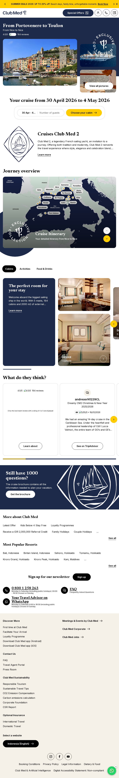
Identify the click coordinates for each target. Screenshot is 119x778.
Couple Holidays (83, 531)
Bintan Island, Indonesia (37, 553)
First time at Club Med (15, 627)
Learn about (30, 446)
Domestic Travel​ (12, 726)
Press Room (9, 669)
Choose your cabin (81, 112)
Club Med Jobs (70, 637)
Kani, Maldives (72, 559)
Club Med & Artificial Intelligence (33, 770)
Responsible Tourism (14, 684)
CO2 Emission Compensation (18, 693)
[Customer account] (98, 12)
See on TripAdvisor (87, 446)
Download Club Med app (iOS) (20, 645)
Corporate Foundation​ (15, 702)
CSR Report (9, 707)
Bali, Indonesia (11, 553)
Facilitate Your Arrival (15, 631)
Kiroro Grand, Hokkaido (16, 559)
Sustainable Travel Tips (16, 688)
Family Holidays (60, 531)
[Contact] (106, 12)
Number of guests (49, 112)
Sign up (81, 577)
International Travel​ (14, 721)
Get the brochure (20, 494)
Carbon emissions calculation (19, 697)
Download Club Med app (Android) (22, 641)
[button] (40, 62)
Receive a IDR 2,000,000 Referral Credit (25, 531)
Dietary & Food (92, 764)
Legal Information (71, 764)
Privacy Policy (51, 764)
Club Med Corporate (74, 629)
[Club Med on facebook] (59, 756)
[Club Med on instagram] (50, 756)
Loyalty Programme (14, 636)
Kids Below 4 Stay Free (33, 525)
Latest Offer (9, 525)
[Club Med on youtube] (68, 756)
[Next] (106, 238)
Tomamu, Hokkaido (90, 553)
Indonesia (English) (18, 743)
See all (112, 538)
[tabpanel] (59, 324)
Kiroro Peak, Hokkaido (46, 559)
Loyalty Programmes (62, 525)
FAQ (5, 660)
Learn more (44, 154)
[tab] (9, 268)
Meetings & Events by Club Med (80, 620)
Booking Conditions (29, 764)
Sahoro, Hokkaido (64, 553)
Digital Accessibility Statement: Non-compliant (79, 770)
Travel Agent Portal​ (14, 664)
